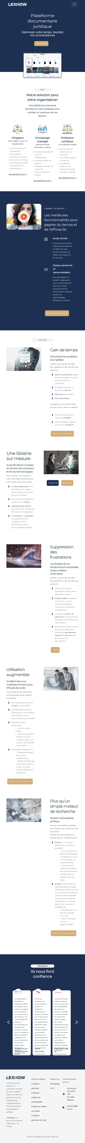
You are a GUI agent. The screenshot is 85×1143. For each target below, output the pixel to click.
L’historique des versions (21, 506)
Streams (17, 516)
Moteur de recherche (64, 375)
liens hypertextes (21, 486)
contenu (15, 706)
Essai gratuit (40, 43)
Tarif (54, 650)
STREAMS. (67, 418)
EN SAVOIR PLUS (17, 175)
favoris (67, 390)
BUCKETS (70, 425)
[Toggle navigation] (74, 4)
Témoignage (55, 1084)
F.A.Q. (52, 1088)
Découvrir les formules (56, 313)
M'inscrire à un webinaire (19, 781)
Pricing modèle (61, 598)
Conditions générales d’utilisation (35, 1088)
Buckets (29, 516)
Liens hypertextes (62, 398)
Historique (59, 394)
